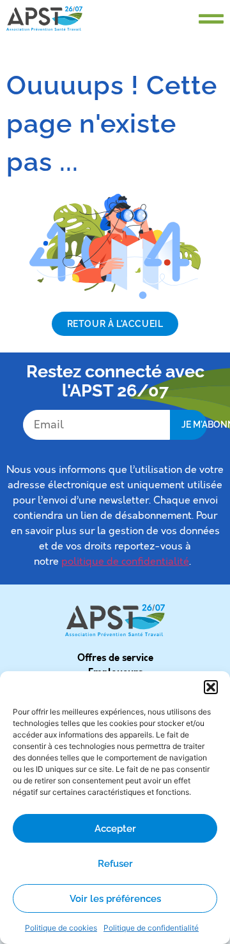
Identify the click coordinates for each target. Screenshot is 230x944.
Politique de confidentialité (151, 928)
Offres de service (115, 658)
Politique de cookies (61, 928)
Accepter (115, 828)
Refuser (115, 863)
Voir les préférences (115, 898)
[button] (210, 687)
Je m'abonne (194, 424)
